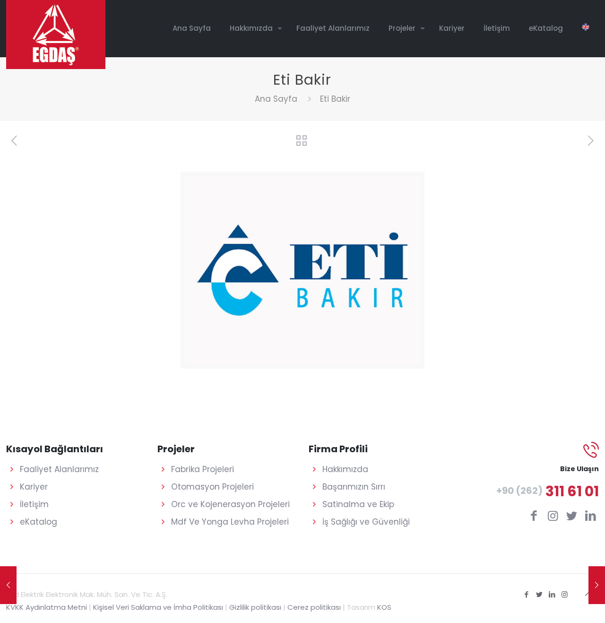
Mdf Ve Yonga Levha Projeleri (230, 521)
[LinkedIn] (552, 594)
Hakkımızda (345, 469)
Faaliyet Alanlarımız (59, 469)
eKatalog (38, 521)
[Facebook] (526, 594)
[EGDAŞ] (55, 34)
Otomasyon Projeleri (212, 486)
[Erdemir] (596, 585)
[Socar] (8, 585)
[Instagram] (565, 594)
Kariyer (34, 486)
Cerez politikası (314, 607)
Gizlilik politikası (255, 607)
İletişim (34, 504)
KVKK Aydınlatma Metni (46, 607)
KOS (384, 607)
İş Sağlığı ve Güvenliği (366, 521)
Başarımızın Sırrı (353, 486)
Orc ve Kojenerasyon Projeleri (230, 504)
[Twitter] (539, 594)
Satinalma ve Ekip (358, 504)
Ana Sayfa (276, 99)
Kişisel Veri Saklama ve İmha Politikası (158, 607)
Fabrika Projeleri (202, 469)
